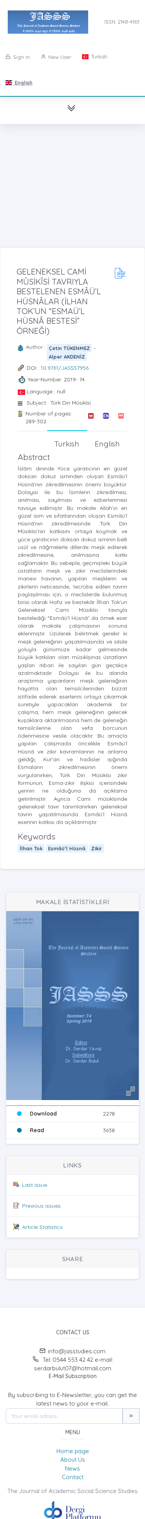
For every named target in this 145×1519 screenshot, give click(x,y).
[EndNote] (105, 418)
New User (59, 57)
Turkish (98, 56)
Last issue (34, 1184)
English (22, 82)
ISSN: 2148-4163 (122, 22)
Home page (72, 1451)
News (72, 1468)
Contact (73, 1477)
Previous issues (41, 1205)
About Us (72, 1459)
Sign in (21, 57)
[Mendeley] (90, 418)
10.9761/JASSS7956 (65, 367)
